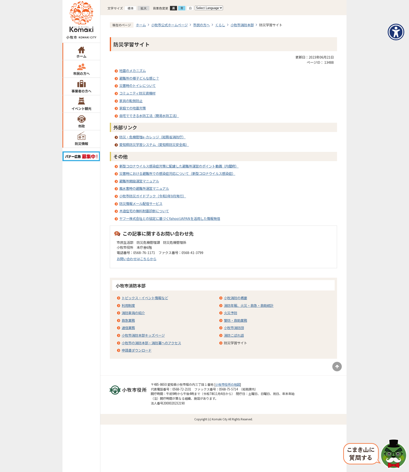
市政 (81, 125)
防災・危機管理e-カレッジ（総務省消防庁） (152, 136)
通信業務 (128, 327)
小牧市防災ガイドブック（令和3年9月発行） (152, 195)
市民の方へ (81, 73)
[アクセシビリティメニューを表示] (396, 32)
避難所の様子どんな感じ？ (139, 78)
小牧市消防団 (234, 327)
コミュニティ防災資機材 (137, 93)
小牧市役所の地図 (227, 384)
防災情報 (81, 143)
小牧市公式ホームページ (169, 24)
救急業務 (128, 320)
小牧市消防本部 (242, 24)
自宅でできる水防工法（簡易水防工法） (149, 115)
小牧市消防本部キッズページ (143, 335)
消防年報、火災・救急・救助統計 (249, 305)
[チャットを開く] (375, 454)
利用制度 (128, 305)
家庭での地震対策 (132, 107)
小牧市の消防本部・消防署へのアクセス (151, 342)
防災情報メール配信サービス (140, 203)
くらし (220, 24)
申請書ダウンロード (136, 350)
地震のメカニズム (132, 70)
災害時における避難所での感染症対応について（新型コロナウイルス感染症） (177, 173)
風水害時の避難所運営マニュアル (144, 188)
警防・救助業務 (235, 320)
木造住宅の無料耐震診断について (144, 210)
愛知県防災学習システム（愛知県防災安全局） (154, 144)
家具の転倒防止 (130, 100)
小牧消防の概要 (235, 297)
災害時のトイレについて (137, 85)
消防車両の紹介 (133, 312)
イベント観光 (81, 108)
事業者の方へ (81, 90)
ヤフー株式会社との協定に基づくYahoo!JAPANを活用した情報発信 (169, 218)
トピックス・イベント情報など (145, 297)
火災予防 (230, 312)
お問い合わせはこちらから (136, 258)
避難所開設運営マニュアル (139, 180)
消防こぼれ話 (234, 335)
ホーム (81, 56)
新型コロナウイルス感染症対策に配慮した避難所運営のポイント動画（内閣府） (179, 165)
